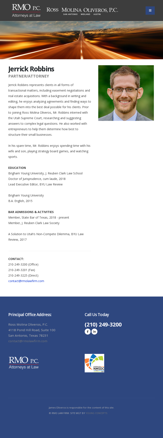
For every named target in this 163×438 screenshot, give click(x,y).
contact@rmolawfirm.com (26, 281)
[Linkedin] (94, 332)
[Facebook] (88, 332)
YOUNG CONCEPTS (96, 413)
